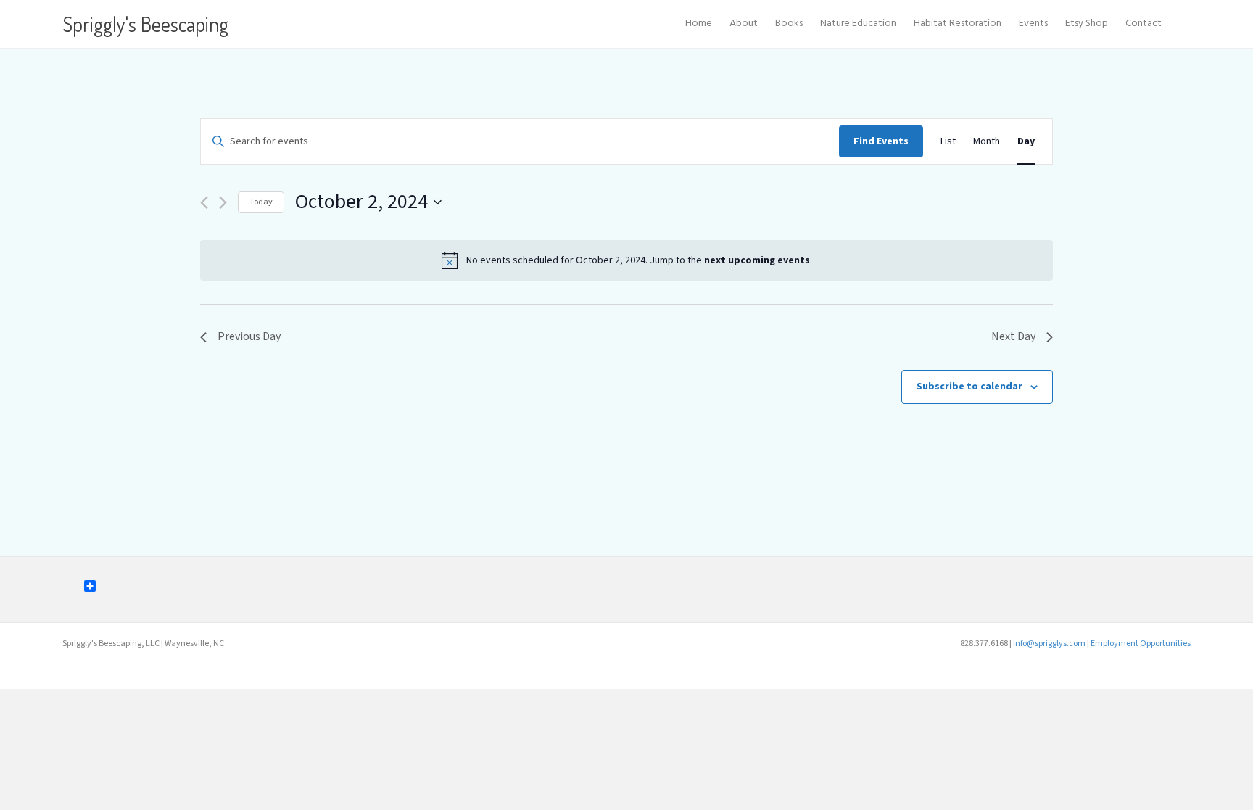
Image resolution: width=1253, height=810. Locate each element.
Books (789, 23)
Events (1033, 23)
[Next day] (223, 203)
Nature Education (858, 23)
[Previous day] (204, 203)
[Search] (1180, 24)
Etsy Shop (1086, 23)
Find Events (881, 141)
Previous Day (249, 336)
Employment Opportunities (1141, 643)
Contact (1143, 23)
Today (261, 202)
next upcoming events (757, 260)
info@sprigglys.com (1049, 643)
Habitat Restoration (957, 23)
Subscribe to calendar (969, 386)
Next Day (1013, 336)
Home (698, 23)
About (743, 23)
